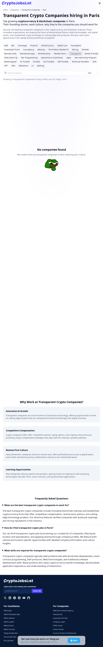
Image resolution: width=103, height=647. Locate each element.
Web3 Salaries (9, 618)
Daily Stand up (11, 57)
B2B (6, 45)
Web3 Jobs (8, 610)
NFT (6, 65)
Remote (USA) (10, 53)
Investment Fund (12, 49)
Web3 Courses (9, 629)
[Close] (82, 640)
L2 (33, 65)
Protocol (34, 45)
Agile (69, 57)
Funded (36, 61)
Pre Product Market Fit (59, 49)
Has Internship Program (85, 57)
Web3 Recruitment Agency (63, 610)
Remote (85, 49)
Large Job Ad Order (60, 618)
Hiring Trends (58, 629)
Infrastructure (47, 45)
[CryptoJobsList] (16, 3)
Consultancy (28, 49)
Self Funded (63, 61)
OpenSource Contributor (52, 57)
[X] (5, 598)
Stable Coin (62, 45)
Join (75, 640)
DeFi (95, 61)
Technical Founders (80, 61)
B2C (13, 45)
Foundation (76, 45)
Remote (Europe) (27, 53)
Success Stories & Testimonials (64, 633)
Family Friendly (91, 53)
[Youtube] (24, 598)
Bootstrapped (10, 61)
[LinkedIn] (9, 598)
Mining (75, 49)
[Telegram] (14, 598)
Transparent (75, 53)
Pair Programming (29, 57)
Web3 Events (9, 625)
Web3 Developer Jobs (12, 614)
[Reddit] (19, 598)
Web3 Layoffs (9, 622)
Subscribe (37, 591)
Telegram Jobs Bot (11, 633)
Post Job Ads (57, 614)
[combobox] (93, 73)
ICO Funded (48, 61)
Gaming (40, 65)
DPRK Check (57, 625)
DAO (13, 65)
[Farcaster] (28, 598)
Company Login (59, 622)
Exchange (22, 45)
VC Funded (25, 61)
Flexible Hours (60, 53)
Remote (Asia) (44, 53)
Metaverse (23, 65)
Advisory (41, 49)
